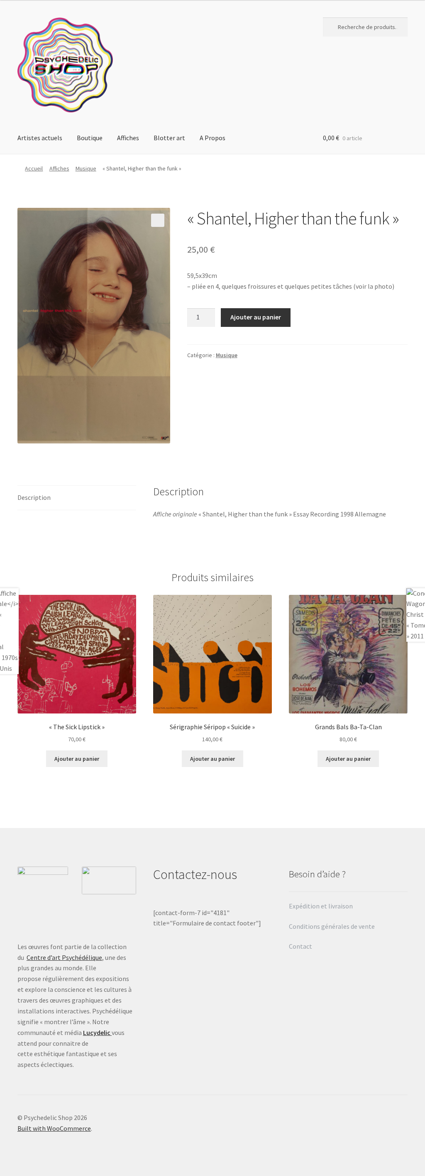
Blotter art (169, 138)
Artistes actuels (39, 138)
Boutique (90, 138)
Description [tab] (34, 497)
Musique (86, 168)
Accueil (34, 168)
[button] (157, 220)
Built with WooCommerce (54, 1128)
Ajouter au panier (255, 317)
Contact (301, 946)
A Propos (212, 138)
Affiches (128, 138)
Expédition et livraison (321, 906)
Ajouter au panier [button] (76, 758)
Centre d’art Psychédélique (64, 957)
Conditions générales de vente (332, 926)
